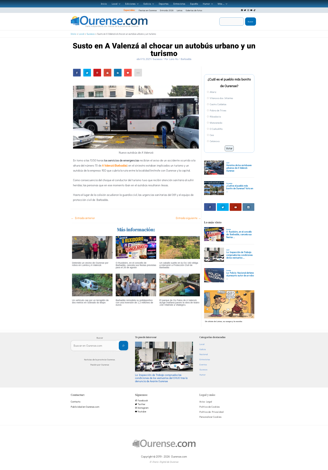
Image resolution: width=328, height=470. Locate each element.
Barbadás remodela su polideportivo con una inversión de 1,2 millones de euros (134, 302)
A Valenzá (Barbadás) (114, 165)
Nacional (203, 354)
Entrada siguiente (188, 218)
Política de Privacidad (211, 411)
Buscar (250, 21)
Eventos (203, 364)
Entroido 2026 (166, 10)
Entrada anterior (83, 218)
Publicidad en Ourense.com (85, 406)
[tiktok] (255, 10)
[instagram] (248, 10)
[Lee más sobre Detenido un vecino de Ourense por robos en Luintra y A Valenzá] (92, 247)
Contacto (75, 401)
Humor (202, 374)
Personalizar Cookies (210, 416)
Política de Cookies (209, 406)
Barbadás (186, 59)
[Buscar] (123, 345)
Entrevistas (204, 359)
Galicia (202, 349)
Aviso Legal (205, 401)
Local (201, 344)
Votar (229, 148)
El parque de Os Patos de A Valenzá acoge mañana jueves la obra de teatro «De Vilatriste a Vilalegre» (179, 302)
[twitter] (245, 10)
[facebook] (242, 10)
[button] (118, 3)
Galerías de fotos (194, 10)
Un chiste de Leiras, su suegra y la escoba (223, 321)
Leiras (179, 10)
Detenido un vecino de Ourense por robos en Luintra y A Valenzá (90, 264)
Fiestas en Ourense (148, 10)
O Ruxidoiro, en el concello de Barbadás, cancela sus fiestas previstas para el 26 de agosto (136, 265)
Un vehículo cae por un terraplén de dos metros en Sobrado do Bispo (90, 301)
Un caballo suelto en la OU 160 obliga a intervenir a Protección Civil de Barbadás (178, 265)
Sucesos (157, 59)
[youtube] (251, 10)
